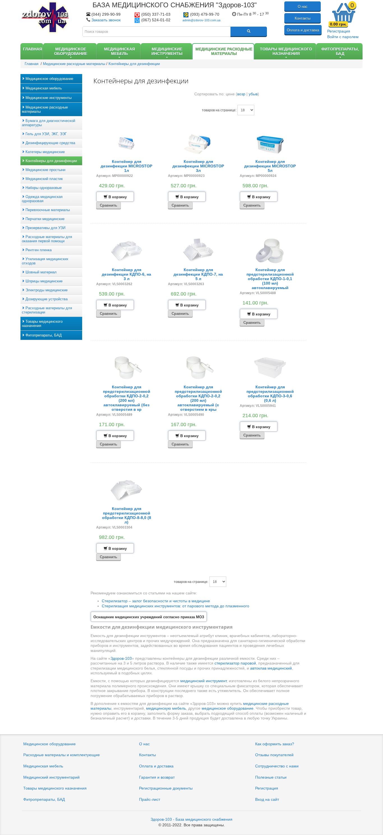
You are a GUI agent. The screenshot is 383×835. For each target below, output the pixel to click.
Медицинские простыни (44, 170)
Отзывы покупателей (274, 755)
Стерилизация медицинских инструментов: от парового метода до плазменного (175, 606)
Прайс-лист (149, 799)
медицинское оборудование (227, 708)
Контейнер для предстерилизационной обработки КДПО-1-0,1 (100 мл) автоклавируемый (270, 278)
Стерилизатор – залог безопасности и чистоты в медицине (156, 601)
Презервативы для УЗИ (44, 228)
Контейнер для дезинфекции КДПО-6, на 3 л (126, 274)
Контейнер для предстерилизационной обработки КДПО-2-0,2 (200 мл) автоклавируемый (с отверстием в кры (198, 398)
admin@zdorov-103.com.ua (201, 20)
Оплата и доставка (303, 30)
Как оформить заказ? (274, 744)
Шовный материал (40, 272)
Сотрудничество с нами (277, 766)
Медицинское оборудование (48, 79)
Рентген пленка (38, 250)
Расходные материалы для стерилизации (47, 310)
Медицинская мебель (43, 88)
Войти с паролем (343, 36)
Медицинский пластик (43, 179)
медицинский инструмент (203, 681)
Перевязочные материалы (47, 210)
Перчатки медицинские (44, 219)
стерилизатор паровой (235, 663)
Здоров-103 (121, 658)
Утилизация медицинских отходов (45, 261)
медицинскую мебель (166, 708)
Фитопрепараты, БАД (43, 335)
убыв (253, 94)
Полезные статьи (271, 777)
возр (241, 94)
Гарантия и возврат (157, 777)
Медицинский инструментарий (51, 777)
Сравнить (108, 205)
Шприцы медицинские (43, 281)
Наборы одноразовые (43, 188)
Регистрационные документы (166, 788)
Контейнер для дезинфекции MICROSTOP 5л (270, 166)
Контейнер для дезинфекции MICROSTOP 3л (198, 166)
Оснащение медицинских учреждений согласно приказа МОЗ (148, 617)
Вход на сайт (267, 799)
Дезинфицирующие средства (49, 143)
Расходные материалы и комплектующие (61, 755)
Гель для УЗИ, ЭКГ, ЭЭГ (45, 134)
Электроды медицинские (46, 290)
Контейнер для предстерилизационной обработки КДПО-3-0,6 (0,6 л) (270, 394)
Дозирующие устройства (46, 299)
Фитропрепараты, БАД (44, 799)
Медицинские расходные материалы (45, 109)
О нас (303, 6)
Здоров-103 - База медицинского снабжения (191, 819)
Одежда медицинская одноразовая (42, 199)
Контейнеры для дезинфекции (50, 161)
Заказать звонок (106, 20)
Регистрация (338, 31)
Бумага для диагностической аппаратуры (48, 123)
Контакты (302, 18)
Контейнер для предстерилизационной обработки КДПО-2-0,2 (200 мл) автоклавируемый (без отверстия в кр (126, 398)
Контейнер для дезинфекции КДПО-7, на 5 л (198, 274)
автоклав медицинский (271, 668)
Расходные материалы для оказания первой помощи (47, 239)
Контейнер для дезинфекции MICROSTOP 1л (126, 166)
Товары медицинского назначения (42, 323)
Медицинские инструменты (47, 98)
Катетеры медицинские (44, 152)
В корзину (117, 197)
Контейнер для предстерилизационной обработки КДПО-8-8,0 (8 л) (126, 515)
